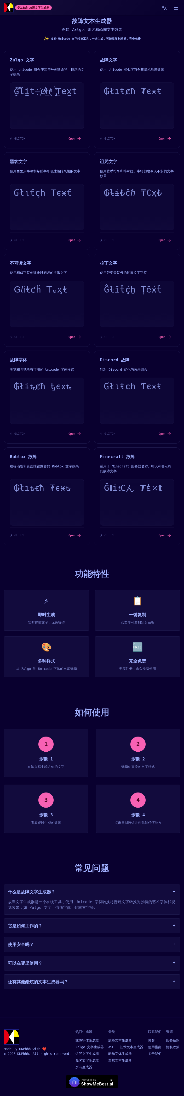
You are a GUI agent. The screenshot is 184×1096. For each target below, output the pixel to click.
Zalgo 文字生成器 (89, 1047)
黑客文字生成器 (87, 1060)
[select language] (164, 8)
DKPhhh (25, 1049)
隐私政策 (172, 1047)
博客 (151, 1040)
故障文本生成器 (120, 1040)
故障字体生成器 (87, 1040)
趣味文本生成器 (120, 1060)
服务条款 (172, 1040)
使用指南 (154, 1047)
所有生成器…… (85, 1067)
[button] (176, 8)
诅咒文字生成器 (87, 1054)
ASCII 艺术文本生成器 (125, 1047)
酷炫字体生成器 (120, 1054)
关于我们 (154, 1054)
